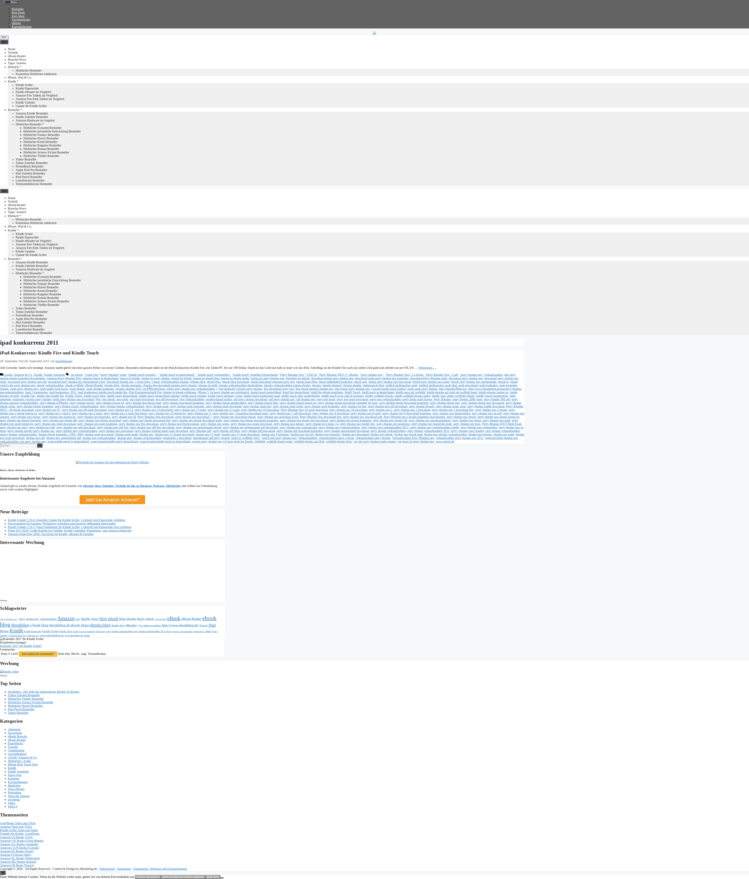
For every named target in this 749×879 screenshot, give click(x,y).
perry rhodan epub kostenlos (321, 406)
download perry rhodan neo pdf (27, 381)
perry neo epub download (352, 399)
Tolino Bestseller (26, 159)
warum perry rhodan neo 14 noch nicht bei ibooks (222, 441)
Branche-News (17, 59)
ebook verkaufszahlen (50, 385)
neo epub (122, 399)
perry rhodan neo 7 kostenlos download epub (240, 413)
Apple (85, 619)
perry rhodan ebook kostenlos (35, 406)
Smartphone (199, 631)
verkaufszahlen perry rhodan (372, 438)
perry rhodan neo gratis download (251, 424)
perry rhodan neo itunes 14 (321, 424)
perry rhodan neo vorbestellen (479, 427)
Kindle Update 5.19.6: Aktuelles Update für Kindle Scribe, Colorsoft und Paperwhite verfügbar (66, 520)
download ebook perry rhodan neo (332, 378)
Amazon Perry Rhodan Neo (64, 378)
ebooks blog (111, 385)
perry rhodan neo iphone (289, 424)
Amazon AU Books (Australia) (19, 844)
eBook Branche (17, 736)
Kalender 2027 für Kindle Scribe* (21, 646)
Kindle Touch (73, 395)
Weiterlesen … (427, 367)
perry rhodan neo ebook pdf (390, 420)
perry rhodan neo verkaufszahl (298, 427)
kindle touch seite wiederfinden (300, 395)
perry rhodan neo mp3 (13, 427)
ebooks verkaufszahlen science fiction (287, 385)
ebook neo (360, 381)
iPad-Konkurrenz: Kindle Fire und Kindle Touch (49, 352)
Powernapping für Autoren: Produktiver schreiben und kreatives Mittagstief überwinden (62, 523)
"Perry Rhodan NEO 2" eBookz (338, 374)
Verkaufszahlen (307, 438)
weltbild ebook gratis (279, 441)
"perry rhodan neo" (371, 374)
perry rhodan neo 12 (120, 410)
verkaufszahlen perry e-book (336, 438)
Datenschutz (107, 868)
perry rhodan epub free (257, 406)
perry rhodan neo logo (467, 424)
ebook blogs (80, 625)
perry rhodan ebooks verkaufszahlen (122, 406)
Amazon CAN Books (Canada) (19, 847)
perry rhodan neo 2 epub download (125, 413)
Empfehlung (15, 743)
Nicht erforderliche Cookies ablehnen (183, 876)
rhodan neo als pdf (301, 434)
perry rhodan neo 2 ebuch (54, 413)
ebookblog (20, 625)
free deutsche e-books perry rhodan (240, 388)
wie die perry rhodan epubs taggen (374, 441)
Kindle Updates (25, 102)
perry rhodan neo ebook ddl (60, 420)
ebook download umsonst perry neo (273, 381)
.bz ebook (77, 374)
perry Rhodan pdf (200, 431)
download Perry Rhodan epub (428, 378)
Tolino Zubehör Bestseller (32, 163)
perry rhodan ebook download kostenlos (404, 403)
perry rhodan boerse (82, 403)
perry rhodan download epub (143, 403)
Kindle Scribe (50, 631)
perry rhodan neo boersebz (93, 417)
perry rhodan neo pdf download (75, 427)
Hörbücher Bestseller (29, 70)
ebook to (503, 381)
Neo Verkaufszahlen (191, 399)
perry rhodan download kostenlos (183, 403)
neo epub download (142, 399)
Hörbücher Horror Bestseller (41, 138)
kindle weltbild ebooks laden (412, 395)
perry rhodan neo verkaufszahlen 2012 (385, 427)
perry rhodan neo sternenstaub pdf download (250, 427)
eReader (131, 625)
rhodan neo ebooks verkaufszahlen (445, 434)
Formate (13, 747)
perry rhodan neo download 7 (193, 417)
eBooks (16, 23)
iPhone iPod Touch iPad (23, 764)
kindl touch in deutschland (378, 392)
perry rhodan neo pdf (42, 427)
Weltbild (260, 441)
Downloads (15, 733)
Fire (141, 625)
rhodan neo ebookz (480, 434)
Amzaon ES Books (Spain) (17, 851)
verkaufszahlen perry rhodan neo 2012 (459, 438)
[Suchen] (40, 445)
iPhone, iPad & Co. (20, 77)
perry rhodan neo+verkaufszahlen (76, 431)
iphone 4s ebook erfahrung (179, 392)
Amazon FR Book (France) (17, 865)
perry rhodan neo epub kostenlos (97, 424)
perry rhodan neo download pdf (362, 417)
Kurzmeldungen (22, 26)
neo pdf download (166, 399)
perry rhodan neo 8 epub (366, 413)
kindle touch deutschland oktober (159, 395)
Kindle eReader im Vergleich (33, 92)
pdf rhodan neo (305, 399)
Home (11, 49)
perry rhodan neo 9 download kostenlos (406, 413)
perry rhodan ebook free (445, 403)
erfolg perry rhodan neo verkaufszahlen (190, 388)
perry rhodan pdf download (258, 431)
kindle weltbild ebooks (379, 395)
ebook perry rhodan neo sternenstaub (473, 381)
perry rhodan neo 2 (380, 410)
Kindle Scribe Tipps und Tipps (19, 830)
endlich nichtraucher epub (401, 385)
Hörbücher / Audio (19, 761)
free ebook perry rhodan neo (352, 388)
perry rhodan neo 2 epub (87, 413)
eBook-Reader (17, 56)
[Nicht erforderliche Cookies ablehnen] (222, 877)
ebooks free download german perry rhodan (170, 385)
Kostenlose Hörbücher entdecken (36, 74)
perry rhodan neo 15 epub (224, 410)
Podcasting (14, 792)
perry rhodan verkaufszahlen (388, 431)
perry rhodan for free (354, 406)
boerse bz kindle (130, 378)
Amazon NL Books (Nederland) (20, 858)
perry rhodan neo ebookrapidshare (430, 420)
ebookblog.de (59, 625)
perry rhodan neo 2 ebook (491, 410)
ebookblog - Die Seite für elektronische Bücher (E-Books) (43, 691)
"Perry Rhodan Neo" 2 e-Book (404, 374)
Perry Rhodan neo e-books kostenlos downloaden (414, 417)
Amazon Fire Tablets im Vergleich (37, 95)
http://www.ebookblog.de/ (180, 625)
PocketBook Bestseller (29, 166)
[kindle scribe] (9, 671)
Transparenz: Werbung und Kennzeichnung (160, 868)
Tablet (208, 631)
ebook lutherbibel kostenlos (335, 381)
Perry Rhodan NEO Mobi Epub (502, 424)
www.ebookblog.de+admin (77, 635)
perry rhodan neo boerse (26, 417)
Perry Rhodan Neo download (155, 417)
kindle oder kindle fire (50, 395)
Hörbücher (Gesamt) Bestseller (42, 127)
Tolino (214, 631)
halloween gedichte (152, 625)
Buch (140, 619)
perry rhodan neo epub (496, 420)
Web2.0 (12, 806)
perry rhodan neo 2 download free (453, 410)
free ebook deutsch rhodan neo (314, 388)
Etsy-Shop (18, 16)
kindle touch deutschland (122, 395)
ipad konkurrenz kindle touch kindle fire (102, 392)
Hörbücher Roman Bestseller (41, 148)
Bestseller (18, 9)
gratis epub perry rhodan (422, 388)
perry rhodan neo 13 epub (190, 410)
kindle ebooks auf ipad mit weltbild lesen (452, 392)
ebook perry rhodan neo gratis (431, 381)
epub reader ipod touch (54, 388)
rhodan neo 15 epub (208, 434)
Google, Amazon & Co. (18, 374)
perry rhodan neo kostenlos (393, 424)
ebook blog (214, 381)
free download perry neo (279, 388)
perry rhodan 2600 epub (467, 399)
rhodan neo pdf (35, 438)
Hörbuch (13, 67)
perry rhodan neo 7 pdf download (290, 413)
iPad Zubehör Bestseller (30, 173)
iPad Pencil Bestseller (29, 177)
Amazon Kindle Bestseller (32, 113)
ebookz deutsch (332, 385)
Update (4, 635)
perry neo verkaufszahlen (385, 399)
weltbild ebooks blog (339, 441)
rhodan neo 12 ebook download (174, 434)
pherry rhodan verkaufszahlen (18, 434)
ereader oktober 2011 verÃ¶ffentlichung (140, 388)
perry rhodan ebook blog (263, 403)
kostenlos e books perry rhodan (32, 399)
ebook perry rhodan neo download (389, 381)
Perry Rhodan (442, 399)
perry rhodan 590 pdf (497, 399)
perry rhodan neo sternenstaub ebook (198, 427)
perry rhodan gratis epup (451, 406)
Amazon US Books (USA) (16, 837)
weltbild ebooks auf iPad (309, 441)
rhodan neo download (355, 434)
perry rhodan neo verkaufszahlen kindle (434, 427)
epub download (468, 385)
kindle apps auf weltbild (410, 392)
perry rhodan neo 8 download (330, 413)
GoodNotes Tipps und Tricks (18, 823)
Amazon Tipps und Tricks (16, 826)
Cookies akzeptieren (147, 876)
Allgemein (14, 729)
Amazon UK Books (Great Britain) (21, 840)
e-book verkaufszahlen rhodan (170, 381)
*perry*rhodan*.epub (113, 374)
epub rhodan (77, 388)
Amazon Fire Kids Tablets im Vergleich (40, 99)
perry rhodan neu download (116, 431)
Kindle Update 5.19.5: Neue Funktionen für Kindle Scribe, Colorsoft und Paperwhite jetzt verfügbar (69, 527)
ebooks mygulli (207, 385)
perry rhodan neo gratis (215, 424)
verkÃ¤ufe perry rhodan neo (279, 438)
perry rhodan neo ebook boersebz (20, 420)
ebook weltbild (74, 385)
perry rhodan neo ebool (466, 420)
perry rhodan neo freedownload (179, 424)
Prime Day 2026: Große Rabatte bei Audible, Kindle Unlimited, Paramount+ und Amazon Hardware (69, 530)
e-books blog (160, 619)
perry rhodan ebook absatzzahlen (226, 403)
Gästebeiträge (16, 750)
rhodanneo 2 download (177, 438)
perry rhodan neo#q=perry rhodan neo (30, 431)
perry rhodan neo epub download (55, 424)
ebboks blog (197, 381)
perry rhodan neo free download (139, 424)
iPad (212, 625)
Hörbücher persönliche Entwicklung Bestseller (52, 131)
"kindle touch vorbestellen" (213, 374)
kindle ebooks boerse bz (493, 392)
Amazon (66, 618)
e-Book (149, 619)
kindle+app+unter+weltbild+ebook (453, 395)
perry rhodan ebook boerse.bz (298, 403)
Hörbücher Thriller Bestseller (41, 156)
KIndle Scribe (24, 85)
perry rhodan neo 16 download (260, 410)
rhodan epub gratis (126, 434)
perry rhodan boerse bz (110, 403)
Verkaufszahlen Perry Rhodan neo (413, 438)
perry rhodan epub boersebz (187, 406)
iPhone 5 (203, 392)
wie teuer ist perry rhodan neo (415, 441)
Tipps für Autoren (19, 796)
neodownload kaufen (219, 399)
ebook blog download (235, 381)
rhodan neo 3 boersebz (275, 434)
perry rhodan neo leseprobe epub (431, 424)
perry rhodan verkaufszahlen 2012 (428, 431)
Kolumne (13, 778)
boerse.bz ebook (181, 378)
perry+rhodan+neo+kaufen (467, 431)
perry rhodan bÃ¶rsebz (54, 403)
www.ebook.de (445, 441)
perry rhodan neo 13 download (154, 410)
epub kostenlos (488, 385)
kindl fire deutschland (296, 392)
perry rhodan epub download (224, 406)
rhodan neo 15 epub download (240, 434)
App (77, 619)
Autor (95, 619)
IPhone (4, 631)
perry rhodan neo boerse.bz (59, 417)
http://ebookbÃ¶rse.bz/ (453, 388)
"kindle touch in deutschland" (177, 374)
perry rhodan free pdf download (387, 406)
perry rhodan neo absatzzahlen (451, 413)
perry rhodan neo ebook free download (304, 420)
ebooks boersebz (131, 385)
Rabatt (168, 631)
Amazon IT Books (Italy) (15, 854)
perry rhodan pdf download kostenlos (300, 431)
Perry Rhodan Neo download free (321, 417)
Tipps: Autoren (17, 63)
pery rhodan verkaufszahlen (503, 431)
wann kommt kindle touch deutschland (114, 441)
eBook (173, 618)
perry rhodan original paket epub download (161, 431)
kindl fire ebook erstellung (327, 392)
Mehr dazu (213, 876)
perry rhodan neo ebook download (99, 420)
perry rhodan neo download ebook (234, 417)
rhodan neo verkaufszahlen (99, 438)
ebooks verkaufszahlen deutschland (240, 385)
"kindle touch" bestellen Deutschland (255, 374)
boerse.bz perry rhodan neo (267, 378)
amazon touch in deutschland (100, 378)
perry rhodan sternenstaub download (346, 431)
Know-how (15, 775)
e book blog (142, 381)
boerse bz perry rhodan (156, 378)
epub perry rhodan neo (24, 388)
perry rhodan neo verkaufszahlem (339, 427)
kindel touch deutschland (266, 392)
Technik (13, 52)
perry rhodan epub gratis (288, 406)
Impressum (124, 868)
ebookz (316, 385)
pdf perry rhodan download (250, 399)
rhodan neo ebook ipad (408, 434)
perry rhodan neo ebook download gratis (197, 420)
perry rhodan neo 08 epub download (84, 410)
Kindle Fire (28, 395)
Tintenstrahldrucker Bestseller (34, 184)
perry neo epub (326, 399)
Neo (98, 399)
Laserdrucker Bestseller (30, 180)
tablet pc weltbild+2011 (245, 438)
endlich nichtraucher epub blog (438, 385)
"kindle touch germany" (142, 374)
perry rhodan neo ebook (461, 417)
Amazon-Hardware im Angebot (35, 120)
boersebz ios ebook (298, 378)
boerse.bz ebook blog (206, 378)
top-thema (14, 799)
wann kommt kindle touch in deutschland (164, 441)
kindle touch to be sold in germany (342, 395)
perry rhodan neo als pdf (487, 413)
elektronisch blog (373, 385)
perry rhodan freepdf (421, 406)
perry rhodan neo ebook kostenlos (350, 420)
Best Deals (18, 12)
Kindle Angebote (54, 374)
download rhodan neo (120, 381)
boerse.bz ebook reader (235, 378)
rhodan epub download (99, 434)
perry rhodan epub (157, 406)
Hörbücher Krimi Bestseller (40, 141)
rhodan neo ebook (381, 434)
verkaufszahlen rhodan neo (501, 438)
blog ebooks (127, 619)
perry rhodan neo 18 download (348, 410)
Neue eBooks (16, 789)
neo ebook (108, 399)
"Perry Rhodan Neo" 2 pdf (441, 374)
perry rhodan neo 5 (199, 413)
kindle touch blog (94, 395)
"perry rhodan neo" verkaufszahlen (481, 374)
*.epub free (91, 374)
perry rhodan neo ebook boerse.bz (498, 417)
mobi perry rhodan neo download (73, 399)
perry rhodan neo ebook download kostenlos (251, 420)
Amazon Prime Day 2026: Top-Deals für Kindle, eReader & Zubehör (50, 534)
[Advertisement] (33, 573)
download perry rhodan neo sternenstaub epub (76, 381)
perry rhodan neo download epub (277, 417)
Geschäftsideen (17, 754)
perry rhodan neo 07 (47, 410)
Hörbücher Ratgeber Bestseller (42, 145)
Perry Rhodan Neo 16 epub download (304, 410)
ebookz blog (118, 625)
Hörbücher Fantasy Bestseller (41, 134)
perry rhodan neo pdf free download (152, 427)
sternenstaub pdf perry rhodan (211, 438)
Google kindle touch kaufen (388, 388)
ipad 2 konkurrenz (36, 392)
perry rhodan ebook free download (482, 403)
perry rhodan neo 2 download (412, 410)
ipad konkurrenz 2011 (62, 392)
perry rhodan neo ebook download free (146, 420)
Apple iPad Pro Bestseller (31, 170)
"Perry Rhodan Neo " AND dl (298, 374)
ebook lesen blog (306, 381)
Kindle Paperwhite (27, 88)
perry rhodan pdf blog (226, 431)
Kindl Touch (352, 392)
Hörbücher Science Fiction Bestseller (46, 152)
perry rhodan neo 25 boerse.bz (167, 413)
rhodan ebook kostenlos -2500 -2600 (60, 434)
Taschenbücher (21, 19)
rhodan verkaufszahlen (147, 438)
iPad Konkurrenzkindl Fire (145, 392)
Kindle (12, 81)
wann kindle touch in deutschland (68, 441)
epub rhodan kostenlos (100, 388)
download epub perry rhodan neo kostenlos (381, 378)
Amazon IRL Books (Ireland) (18, 861)
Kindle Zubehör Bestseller (32, 117)
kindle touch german (193, 395)
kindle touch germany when (225, 395)
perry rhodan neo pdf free (112, 427)
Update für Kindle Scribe (31, 106)
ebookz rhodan (352, 385)
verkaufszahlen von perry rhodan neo (23, 441)
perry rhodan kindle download (486, 406)
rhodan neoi (124, 438)
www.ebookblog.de (52, 635)
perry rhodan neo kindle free (357, 424)
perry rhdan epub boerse (417, 399)
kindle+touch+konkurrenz (492, 395)
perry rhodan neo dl (124, 417)
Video (11, 803)
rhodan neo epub (503, 434)
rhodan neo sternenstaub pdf (63, 438)
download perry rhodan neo (466, 378)
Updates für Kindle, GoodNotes (19, 833)
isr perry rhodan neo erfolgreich (229, 392)
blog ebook (108, 618)
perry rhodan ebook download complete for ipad (347, 403)
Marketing (101, 631)
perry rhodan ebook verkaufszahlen (76, 406)
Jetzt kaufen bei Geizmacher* (38, 653)
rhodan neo (146, 434)
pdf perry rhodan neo (282, 399)
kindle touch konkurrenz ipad (262, 395)
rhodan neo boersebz (327, 434)
